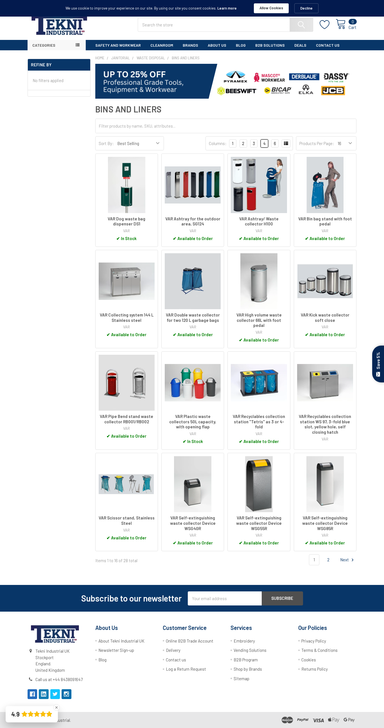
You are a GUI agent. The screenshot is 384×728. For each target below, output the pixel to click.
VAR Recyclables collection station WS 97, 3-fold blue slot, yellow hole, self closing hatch (325, 424)
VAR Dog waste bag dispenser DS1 (126, 221)
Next (345, 559)
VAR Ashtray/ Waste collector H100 (259, 221)
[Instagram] (66, 694)
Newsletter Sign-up (116, 650)
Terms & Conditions (319, 650)
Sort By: (106, 143)
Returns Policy (314, 669)
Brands (190, 45)
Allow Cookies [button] (271, 8)
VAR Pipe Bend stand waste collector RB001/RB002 (126, 419)
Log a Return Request (186, 669)
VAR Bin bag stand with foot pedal (325, 221)
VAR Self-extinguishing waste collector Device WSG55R (259, 523)
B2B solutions (270, 45)
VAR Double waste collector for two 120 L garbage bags (193, 317)
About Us (217, 45)
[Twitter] (55, 694)
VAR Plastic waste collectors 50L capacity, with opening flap (192, 421)
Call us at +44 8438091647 (59, 679)
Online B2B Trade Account (189, 640)
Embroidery (244, 640)
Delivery (173, 650)
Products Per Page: (316, 143)
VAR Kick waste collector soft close (325, 317)
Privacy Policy (313, 640)
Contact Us (328, 45)
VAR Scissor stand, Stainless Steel (127, 520)
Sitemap (241, 678)
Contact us (176, 659)
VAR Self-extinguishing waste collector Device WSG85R (325, 523)
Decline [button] (306, 8)
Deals (300, 45)
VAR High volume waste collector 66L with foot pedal (259, 320)
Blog (241, 45)
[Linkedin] (44, 694)
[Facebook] (32, 694)
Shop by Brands (248, 669)
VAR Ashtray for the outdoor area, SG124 (192, 221)
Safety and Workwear (118, 45)
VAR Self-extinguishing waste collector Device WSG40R (193, 523)
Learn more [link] (227, 8)
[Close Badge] (56, 707)
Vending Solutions (250, 650)
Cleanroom (161, 45)
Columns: (218, 143)
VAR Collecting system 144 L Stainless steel (126, 317)
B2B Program (246, 659)
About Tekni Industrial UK (121, 640)
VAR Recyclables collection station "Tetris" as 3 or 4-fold (259, 421)
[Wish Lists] (328, 25)
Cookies (308, 659)
